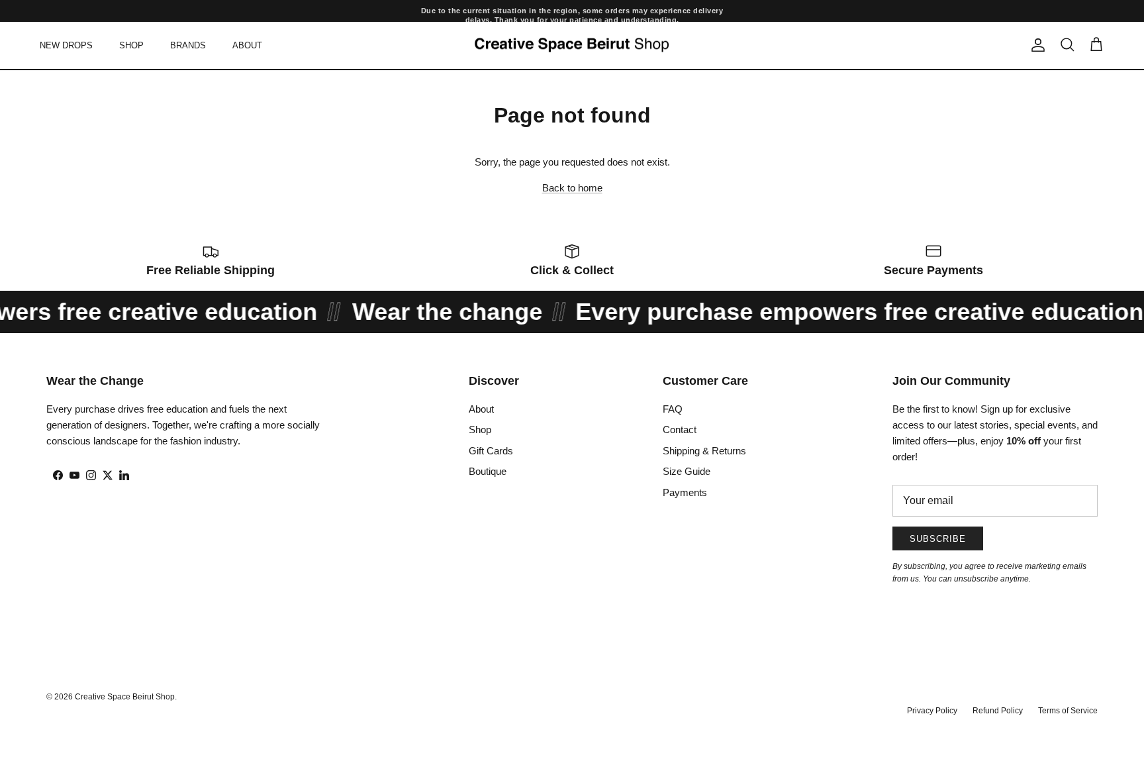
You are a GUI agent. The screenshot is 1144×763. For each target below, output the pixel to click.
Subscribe (938, 539)
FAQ (673, 409)
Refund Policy (998, 710)
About (481, 409)
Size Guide (686, 471)
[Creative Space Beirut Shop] (572, 45)
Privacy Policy (932, 710)
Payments (685, 492)
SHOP (131, 45)
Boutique (487, 471)
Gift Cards (491, 450)
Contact (679, 429)
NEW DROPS (66, 45)
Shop (480, 429)
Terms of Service (1068, 710)
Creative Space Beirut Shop (125, 696)
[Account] (1035, 45)
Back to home (572, 187)
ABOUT (247, 45)
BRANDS (188, 45)
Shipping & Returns (704, 450)
